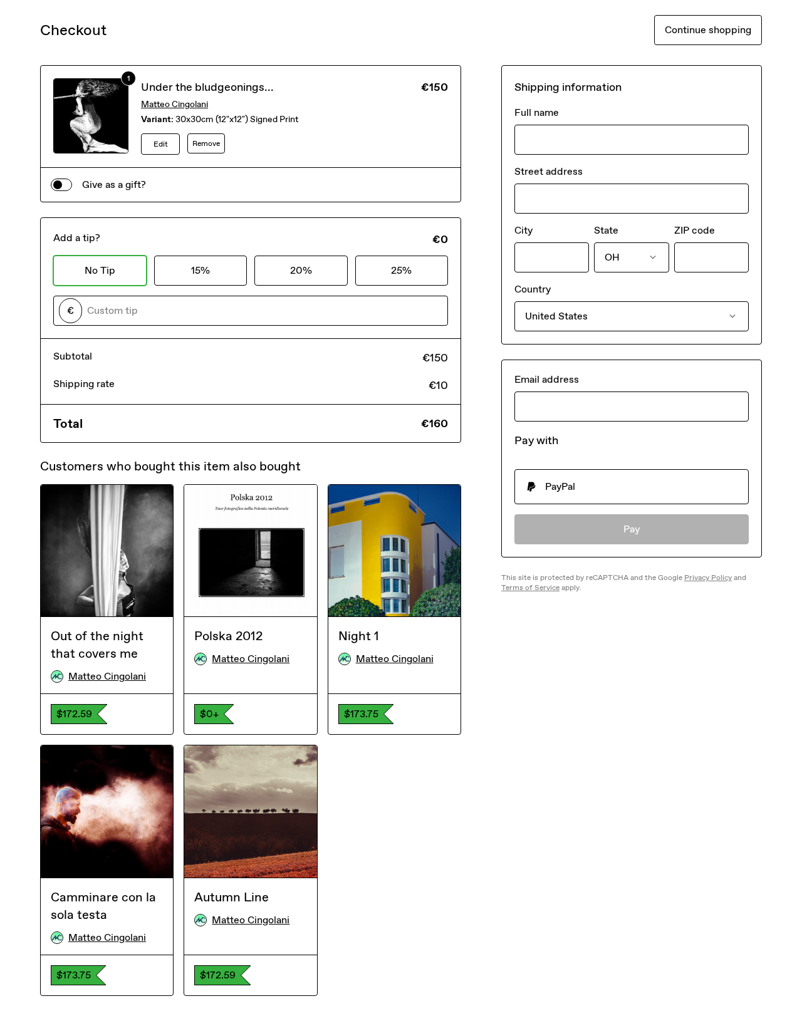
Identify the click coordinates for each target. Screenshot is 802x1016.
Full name (536, 112)
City (523, 230)
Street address (548, 171)
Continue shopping (708, 30)
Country (532, 289)
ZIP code (694, 230)
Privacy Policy (708, 577)
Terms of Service (530, 587)
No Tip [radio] (100, 270)
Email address (546, 379)
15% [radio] (200, 270)
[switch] (61, 185)
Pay (631, 529)
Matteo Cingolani (174, 104)
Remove (206, 143)
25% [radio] (401, 270)
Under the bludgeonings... (207, 87)
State (606, 230)
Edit (161, 144)
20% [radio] (301, 270)
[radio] (631, 486)
